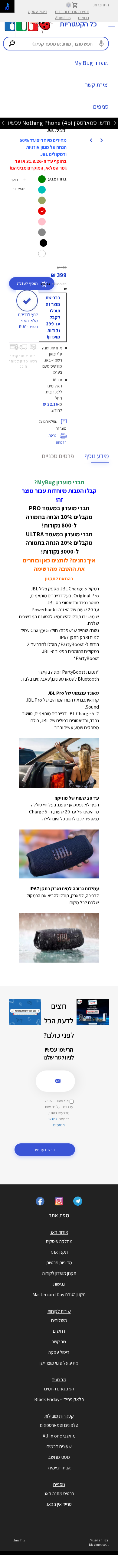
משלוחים (59, 1320)
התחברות (101, 5)
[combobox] (56, 43)
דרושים (83, 17)
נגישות (59, 1284)
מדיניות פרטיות (59, 1262)
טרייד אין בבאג (59, 1504)
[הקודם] (101, 139)
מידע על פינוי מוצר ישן (59, 1363)
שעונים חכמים (59, 1446)
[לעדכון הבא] (3, 123)
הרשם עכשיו (45, 1149)
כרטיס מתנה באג (59, 1493)
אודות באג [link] (59, 1232)
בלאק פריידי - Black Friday (59, 1399)
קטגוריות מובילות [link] (59, 1416)
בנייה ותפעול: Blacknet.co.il (99, 1542)
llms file (19, 1540)
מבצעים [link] (59, 1379)
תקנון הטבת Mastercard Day (59, 1294)
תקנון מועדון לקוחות (59, 1273)
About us (62, 17)
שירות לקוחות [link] (59, 1311)
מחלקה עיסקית (59, 1241)
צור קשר (59, 1341)
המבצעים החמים (59, 1389)
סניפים (101, 107)
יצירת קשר (97, 85)
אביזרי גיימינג (59, 1468)
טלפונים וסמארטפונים (59, 1425)
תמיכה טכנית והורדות (72, 11)
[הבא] (91, 139)
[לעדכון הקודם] (115, 123)
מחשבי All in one (59, 1436)
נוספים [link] (59, 1484)
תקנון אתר (59, 1252)
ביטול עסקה (37, 11)
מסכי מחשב (59, 1457)
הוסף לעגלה (27, 283)
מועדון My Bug (91, 63)
